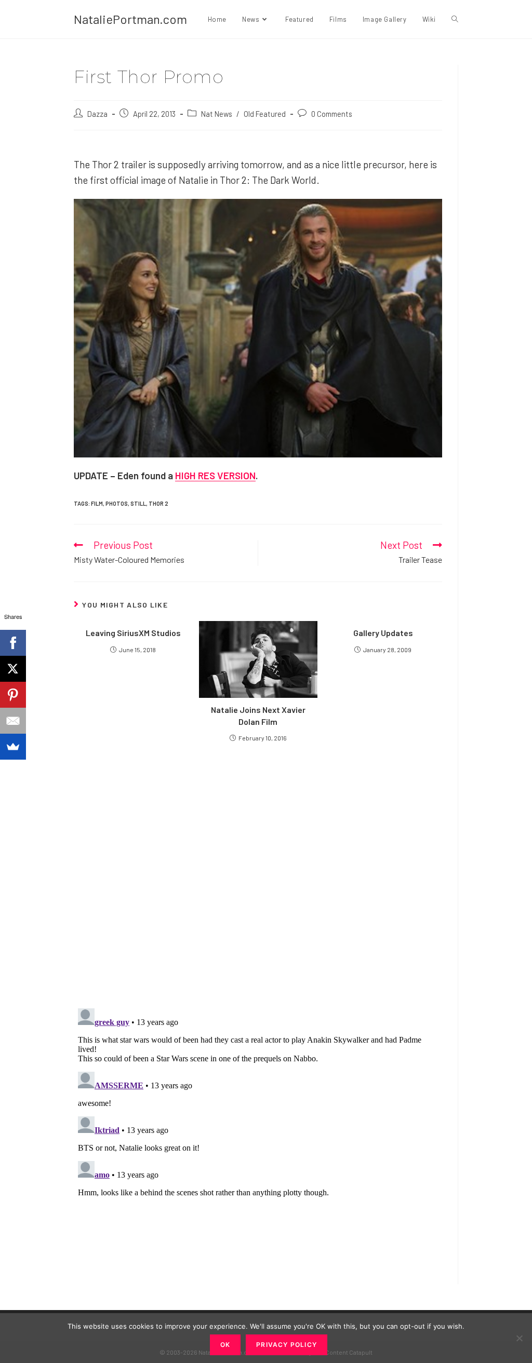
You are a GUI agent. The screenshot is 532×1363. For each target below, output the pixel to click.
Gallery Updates (383, 633)
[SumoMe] (13, 747)
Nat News (216, 113)
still (138, 503)
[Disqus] (258, 1134)
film (97, 503)
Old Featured (265, 113)
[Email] (13, 721)
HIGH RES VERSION (215, 475)
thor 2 (158, 503)
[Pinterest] (13, 695)
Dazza (97, 113)
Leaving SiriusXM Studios (133, 633)
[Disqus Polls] (258, 874)
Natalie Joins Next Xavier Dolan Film (258, 715)
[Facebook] (13, 643)
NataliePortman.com (130, 18)
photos (116, 503)
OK (225, 1344)
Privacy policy (286, 1344)
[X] (13, 669)
